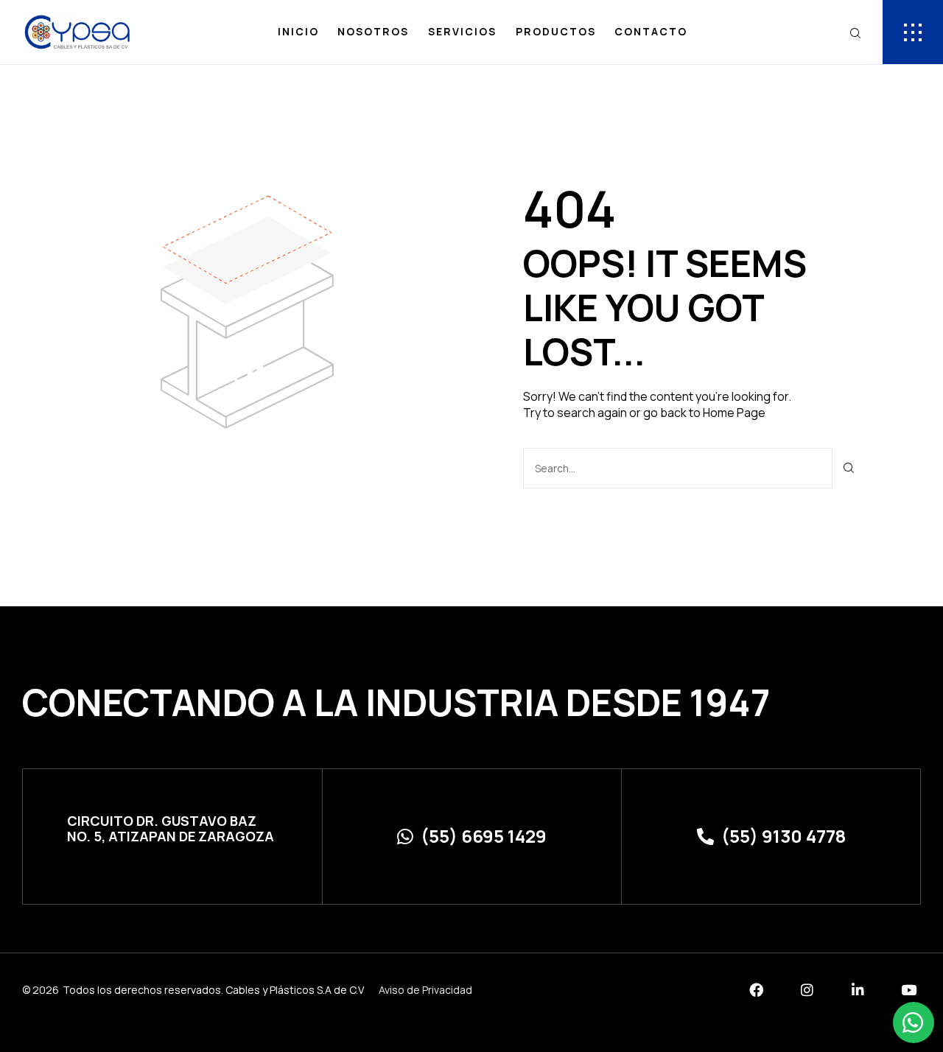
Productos (556, 31)
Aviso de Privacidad (425, 990)
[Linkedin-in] (858, 990)
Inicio (298, 31)
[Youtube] (909, 990)
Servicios (462, 31)
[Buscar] (849, 468)
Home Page (734, 412)
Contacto (650, 31)
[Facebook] (756, 990)
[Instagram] (807, 990)
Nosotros (373, 31)
